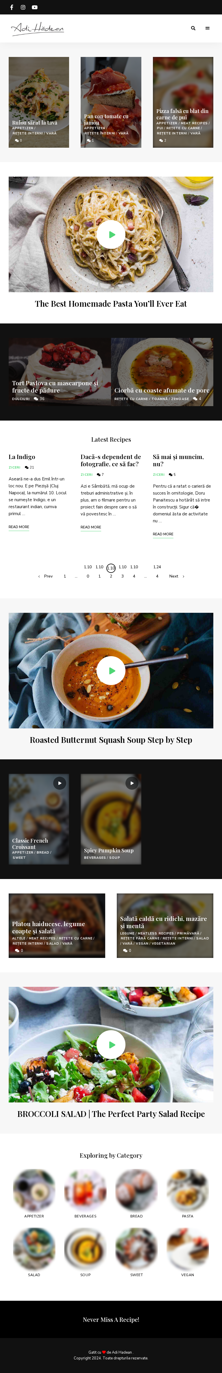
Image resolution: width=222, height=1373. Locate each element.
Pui (160, 128)
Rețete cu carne (183, 128)
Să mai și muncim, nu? (178, 460)
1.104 (134, 568)
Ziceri (15, 467)
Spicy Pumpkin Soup (109, 850)
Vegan (142, 943)
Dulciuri (21, 399)
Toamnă (159, 399)
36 (41, 398)
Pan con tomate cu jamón (106, 119)
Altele (19, 938)
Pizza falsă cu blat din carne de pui (182, 114)
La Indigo (22, 456)
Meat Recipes (194, 123)
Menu (207, 28)
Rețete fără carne (140, 938)
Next (173, 576)
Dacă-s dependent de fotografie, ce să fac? (111, 460)
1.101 (99, 568)
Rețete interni (28, 133)
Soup (114, 858)
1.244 (157, 568)
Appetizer (23, 128)
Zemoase (180, 399)
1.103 (122, 568)
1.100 (88, 568)
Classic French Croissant (30, 843)
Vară (51, 133)
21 (31, 467)
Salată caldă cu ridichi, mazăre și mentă (163, 922)
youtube (34, 7)
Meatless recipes (156, 933)
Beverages (95, 858)
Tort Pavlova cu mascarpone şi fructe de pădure (55, 386)
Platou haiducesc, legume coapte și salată (48, 927)
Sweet (19, 858)
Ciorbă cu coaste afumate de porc (162, 390)
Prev (48, 576)
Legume (127, 933)
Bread (43, 852)
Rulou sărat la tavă (34, 122)
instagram (23, 7)
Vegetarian (163, 943)
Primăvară (188, 933)
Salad (52, 943)
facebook (11, 7)
